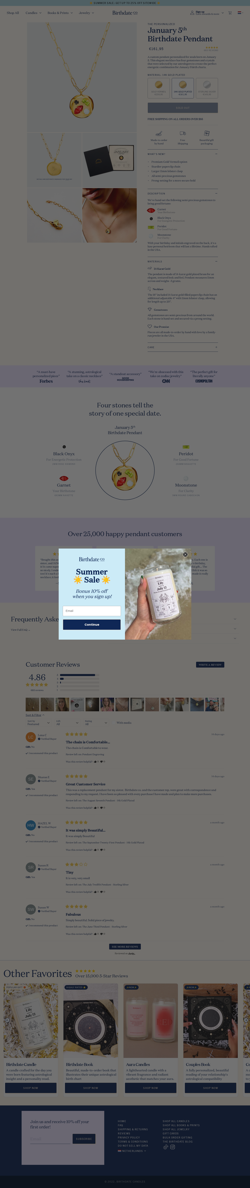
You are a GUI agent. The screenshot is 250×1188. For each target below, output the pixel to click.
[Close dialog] (185, 554)
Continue (92, 624)
